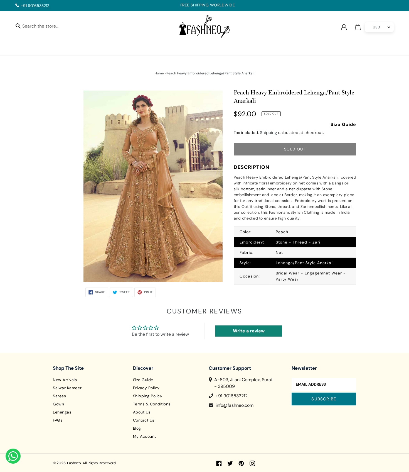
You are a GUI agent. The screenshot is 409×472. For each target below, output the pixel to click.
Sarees (59, 395)
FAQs (57, 420)
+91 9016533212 (35, 5)
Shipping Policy (147, 395)
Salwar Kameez (67, 387)
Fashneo (74, 463)
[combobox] (45, 26)
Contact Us (143, 420)
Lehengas (62, 412)
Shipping (268, 132)
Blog (137, 428)
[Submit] (18, 25)
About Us (142, 412)
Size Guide (343, 124)
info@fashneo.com (234, 405)
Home (159, 73)
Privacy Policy (146, 387)
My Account (144, 436)
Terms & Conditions (152, 404)
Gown (58, 404)
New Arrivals (65, 379)
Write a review (249, 331)
